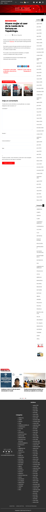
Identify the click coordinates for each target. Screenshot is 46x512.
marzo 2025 (39, 78)
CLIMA (38, 218)
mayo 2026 (39, 33)
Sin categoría (39, 323)
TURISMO (39, 332)
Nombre (4, 133)
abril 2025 (39, 75)
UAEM (38, 335)
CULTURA (39, 229)
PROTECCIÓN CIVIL (22, 475)
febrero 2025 (39, 82)
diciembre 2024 (40, 88)
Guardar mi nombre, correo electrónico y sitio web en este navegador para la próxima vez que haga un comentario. (16, 158)
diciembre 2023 (40, 127)
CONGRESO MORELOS (23, 425)
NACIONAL (39, 283)
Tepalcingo (11, 41)
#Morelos (15, 35)
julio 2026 (39, 26)
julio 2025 (39, 66)
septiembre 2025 (36, 425)
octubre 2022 (39, 173)
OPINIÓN (39, 299)
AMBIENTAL (39, 209)
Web (3, 148)
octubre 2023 (39, 134)
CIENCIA (39, 215)
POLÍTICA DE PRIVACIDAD (31, 506)
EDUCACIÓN (40, 243)
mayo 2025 (39, 72)
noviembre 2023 (40, 130)
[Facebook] (34, 2)
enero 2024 (39, 124)
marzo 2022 (39, 196)
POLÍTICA (39, 305)
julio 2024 (39, 105)
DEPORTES (39, 235)
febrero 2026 (39, 42)
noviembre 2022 (40, 170)
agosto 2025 (39, 63)
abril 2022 (39, 193)
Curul (38, 232)
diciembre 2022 (40, 167)
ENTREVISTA (40, 260)
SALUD (38, 316)
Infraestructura (40, 270)
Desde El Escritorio (22, 434)
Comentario (5, 108)
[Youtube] (40, 2)
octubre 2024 (39, 94)
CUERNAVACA (40, 226)
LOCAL (38, 274)
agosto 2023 (39, 141)
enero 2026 (39, 45)
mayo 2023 (39, 151)
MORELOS (39, 277)
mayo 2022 (39, 190)
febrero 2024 (39, 121)
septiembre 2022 (36, 489)
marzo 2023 (39, 157)
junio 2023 (39, 148)
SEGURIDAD (40, 319)
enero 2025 (39, 85)
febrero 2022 (39, 200)
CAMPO (38, 212)
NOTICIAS (39, 293)
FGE (38, 263)
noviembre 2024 (40, 91)
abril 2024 (39, 115)
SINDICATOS (40, 326)
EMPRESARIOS (21, 437)
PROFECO (39, 309)
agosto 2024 (39, 102)
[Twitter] (37, 2)
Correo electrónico (6, 140)
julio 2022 (39, 184)
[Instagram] (43, 2)
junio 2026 (39, 30)
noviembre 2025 (40, 52)
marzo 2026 (39, 39)
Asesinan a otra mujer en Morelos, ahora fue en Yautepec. (9, 71)
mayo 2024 (39, 111)
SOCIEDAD (39, 329)
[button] (21, 14)
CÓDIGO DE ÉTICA (20, 506)
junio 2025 (39, 69)
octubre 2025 (39, 55)
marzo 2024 (39, 118)
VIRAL (38, 338)
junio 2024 (39, 108)
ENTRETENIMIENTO (23, 443)
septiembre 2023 (36, 468)
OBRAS (38, 296)
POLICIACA (39, 302)
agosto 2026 (39, 23)
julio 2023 (39, 144)
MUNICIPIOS (39, 280)
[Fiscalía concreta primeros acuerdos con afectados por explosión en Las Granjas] (12, 380)
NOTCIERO (39, 290)
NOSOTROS (12, 506)
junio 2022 (39, 187)
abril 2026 (39, 36)
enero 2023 (39, 163)
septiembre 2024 (36, 446)
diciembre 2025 (40, 49)
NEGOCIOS (39, 286)
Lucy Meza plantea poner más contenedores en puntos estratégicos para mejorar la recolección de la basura (34, 391)
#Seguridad (19, 35)
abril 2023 (39, 154)
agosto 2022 (39, 181)
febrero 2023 (39, 160)
